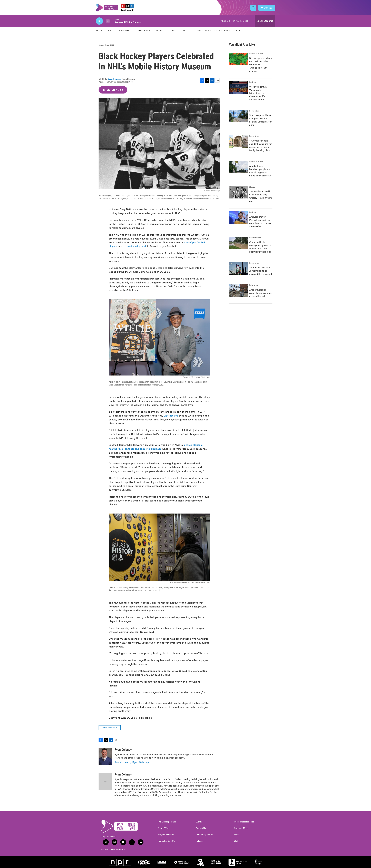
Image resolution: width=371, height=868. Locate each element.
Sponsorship (222, 30)
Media (252, 187)
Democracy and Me (204, 834)
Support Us (204, 30)
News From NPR (106, 45)
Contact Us (201, 828)
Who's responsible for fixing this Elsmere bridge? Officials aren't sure (260, 120)
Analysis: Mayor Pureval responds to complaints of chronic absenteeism (260, 221)
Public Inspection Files (244, 822)
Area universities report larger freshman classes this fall (260, 293)
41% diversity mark (136, 246)
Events (199, 822)
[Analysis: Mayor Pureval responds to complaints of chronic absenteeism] (238, 217)
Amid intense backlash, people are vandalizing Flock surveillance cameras (260, 170)
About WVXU (163, 828)
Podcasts (144, 30)
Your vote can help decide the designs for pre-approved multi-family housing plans (260, 145)
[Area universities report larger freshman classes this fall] (238, 290)
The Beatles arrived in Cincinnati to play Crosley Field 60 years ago (260, 196)
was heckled (171, 415)
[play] (99, 21)
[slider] (112, 20)
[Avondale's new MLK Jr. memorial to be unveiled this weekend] (238, 268)
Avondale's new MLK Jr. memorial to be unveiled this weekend (260, 270)
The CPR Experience (167, 822)
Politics (252, 82)
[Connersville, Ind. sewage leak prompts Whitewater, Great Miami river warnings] (238, 243)
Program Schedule (166, 834)
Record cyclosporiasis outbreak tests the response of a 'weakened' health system (260, 64)
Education (253, 285)
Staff (236, 841)
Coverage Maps (241, 828)
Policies (199, 841)
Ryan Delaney (114, 79)
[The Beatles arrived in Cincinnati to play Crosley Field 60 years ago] (238, 192)
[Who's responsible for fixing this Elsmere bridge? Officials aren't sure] (238, 116)
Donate (267, 7)
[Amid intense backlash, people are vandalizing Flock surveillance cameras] (238, 167)
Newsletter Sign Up (166, 841)
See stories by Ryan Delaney (131, 762)
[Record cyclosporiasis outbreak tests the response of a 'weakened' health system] (238, 59)
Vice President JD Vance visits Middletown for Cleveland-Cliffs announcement (258, 93)
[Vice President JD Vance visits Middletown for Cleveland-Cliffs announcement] (238, 87)
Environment (255, 238)
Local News (254, 111)
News (99, 30)
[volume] (108, 21)
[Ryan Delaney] (105, 756)
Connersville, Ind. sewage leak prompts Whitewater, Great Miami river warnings (260, 246)
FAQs (236, 834)
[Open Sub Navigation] (104, 30)
